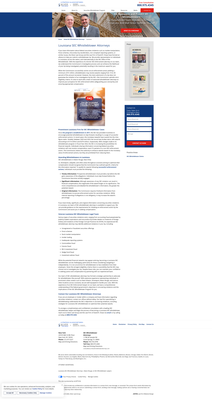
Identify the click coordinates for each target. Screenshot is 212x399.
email (109, 313)
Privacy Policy (132, 324)
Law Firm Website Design (143, 394)
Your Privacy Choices (69, 377)
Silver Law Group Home (72, 4)
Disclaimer (122, 324)
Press (129, 44)
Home (63, 10)
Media (135, 10)
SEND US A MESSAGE (131, 30)
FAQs (112, 10)
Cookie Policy (82, 377)
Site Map (141, 324)
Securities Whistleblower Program (94, 10)
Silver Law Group (75, 394)
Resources (124, 10)
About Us (74, 10)
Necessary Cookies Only (28, 393)
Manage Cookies (93, 377)
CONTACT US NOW (139, 143)
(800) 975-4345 (71, 315)
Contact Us (147, 10)
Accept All (9, 393)
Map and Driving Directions (68, 342)
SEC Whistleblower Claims (135, 156)
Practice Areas (132, 152)
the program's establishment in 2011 (76, 133)
